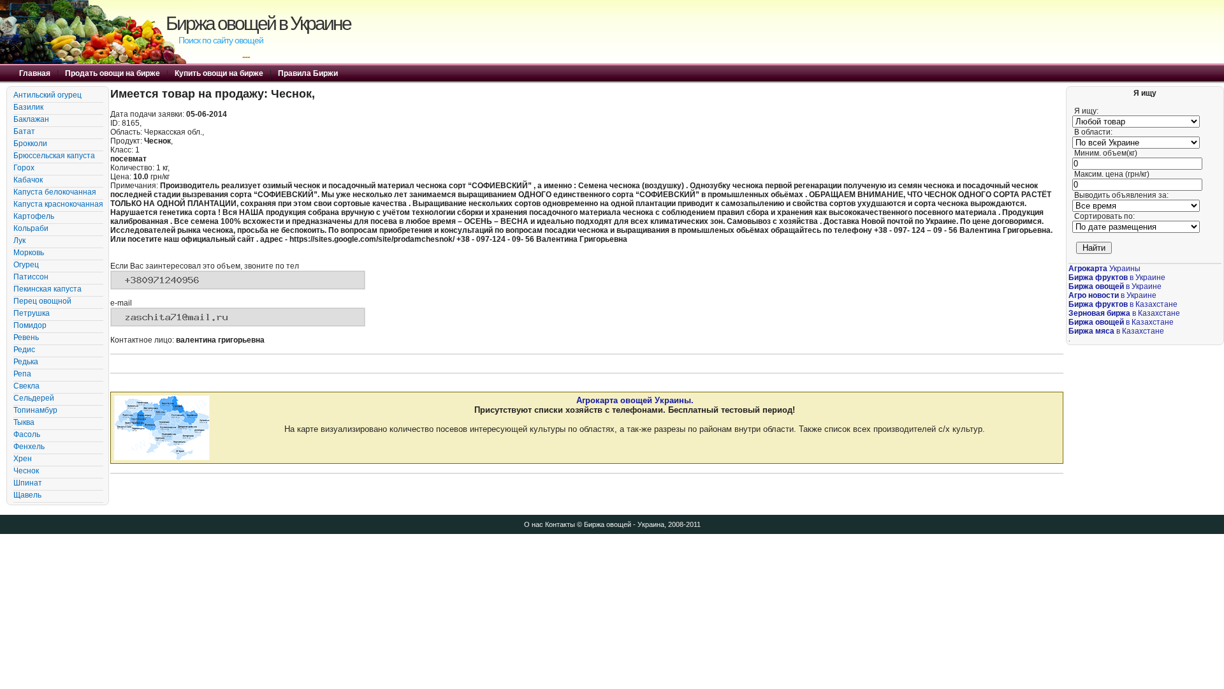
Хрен (22, 458)
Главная (34, 73)
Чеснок (26, 470)
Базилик (28, 107)
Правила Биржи (308, 73)
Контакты (560, 524)
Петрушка (31, 313)
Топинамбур (35, 410)
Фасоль (26, 434)
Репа (22, 373)
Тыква (23, 422)
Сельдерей (33, 398)
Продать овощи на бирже (112, 73)
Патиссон (30, 276)
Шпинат (27, 482)
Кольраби (30, 228)
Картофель (33, 216)
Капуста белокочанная (54, 192)
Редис (24, 349)
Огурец (26, 264)
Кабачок (28, 179)
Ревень (26, 337)
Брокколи (30, 143)
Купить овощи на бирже (219, 73)
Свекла (26, 386)
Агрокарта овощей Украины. (635, 400)
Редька (25, 361)
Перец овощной (42, 301)
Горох (23, 167)
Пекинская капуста (47, 289)
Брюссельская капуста (54, 155)
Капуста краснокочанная (58, 204)
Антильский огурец (47, 95)
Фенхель (29, 446)
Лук (19, 240)
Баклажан (31, 119)
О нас (533, 524)
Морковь (28, 252)
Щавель (27, 495)
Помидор (30, 325)
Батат (24, 131)
